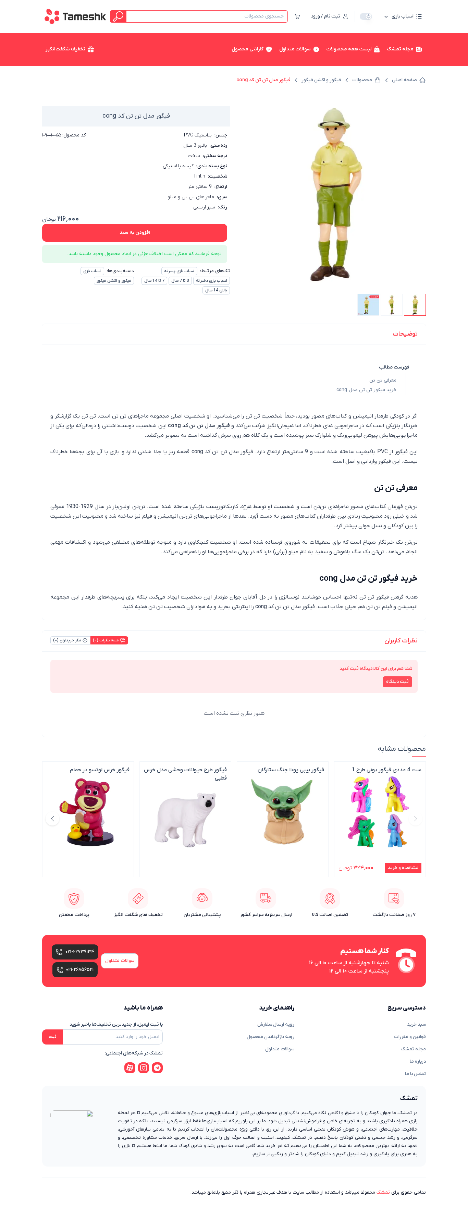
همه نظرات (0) (106, 640)
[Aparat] (129, 1067)
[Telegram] (157, 1067)
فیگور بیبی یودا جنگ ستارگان (291, 770)
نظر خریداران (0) (67, 640)
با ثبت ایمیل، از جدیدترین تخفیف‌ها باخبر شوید (116, 1024)
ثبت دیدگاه (397, 681)
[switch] (366, 16)
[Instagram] (143, 1067)
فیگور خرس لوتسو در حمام (100, 770)
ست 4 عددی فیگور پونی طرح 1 (386, 770)
